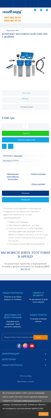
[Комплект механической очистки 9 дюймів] (25, 64)
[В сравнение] (10, 146)
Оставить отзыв (26, 107)
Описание (25, 193)
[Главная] (3, 30)
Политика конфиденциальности (26, 401)
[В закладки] (4, 146)
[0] (34, 12)
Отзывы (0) (25, 200)
